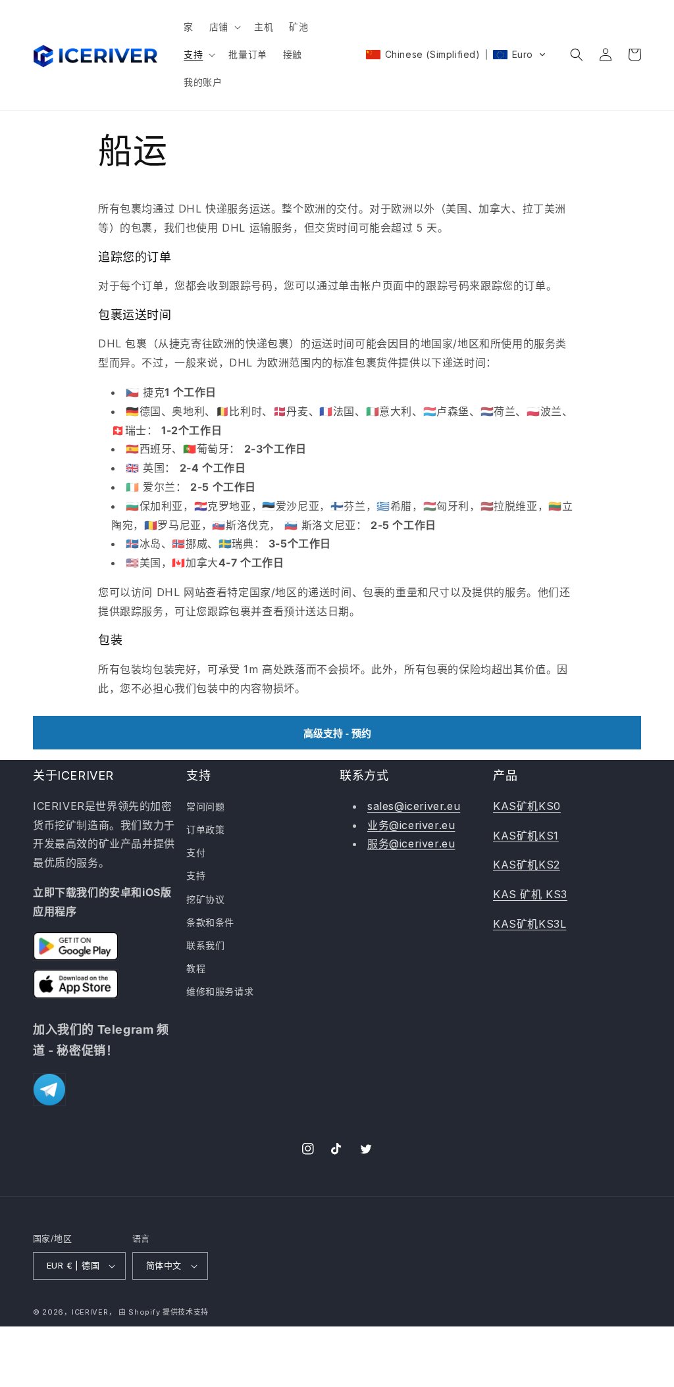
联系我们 (205, 945)
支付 (195, 852)
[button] (223, 27)
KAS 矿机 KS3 (530, 894)
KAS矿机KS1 (526, 835)
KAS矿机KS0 (527, 806)
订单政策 (205, 829)
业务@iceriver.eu (411, 825)
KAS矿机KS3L (529, 923)
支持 (195, 875)
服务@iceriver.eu (411, 843)
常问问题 (205, 806)
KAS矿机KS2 (526, 864)
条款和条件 (210, 922)
